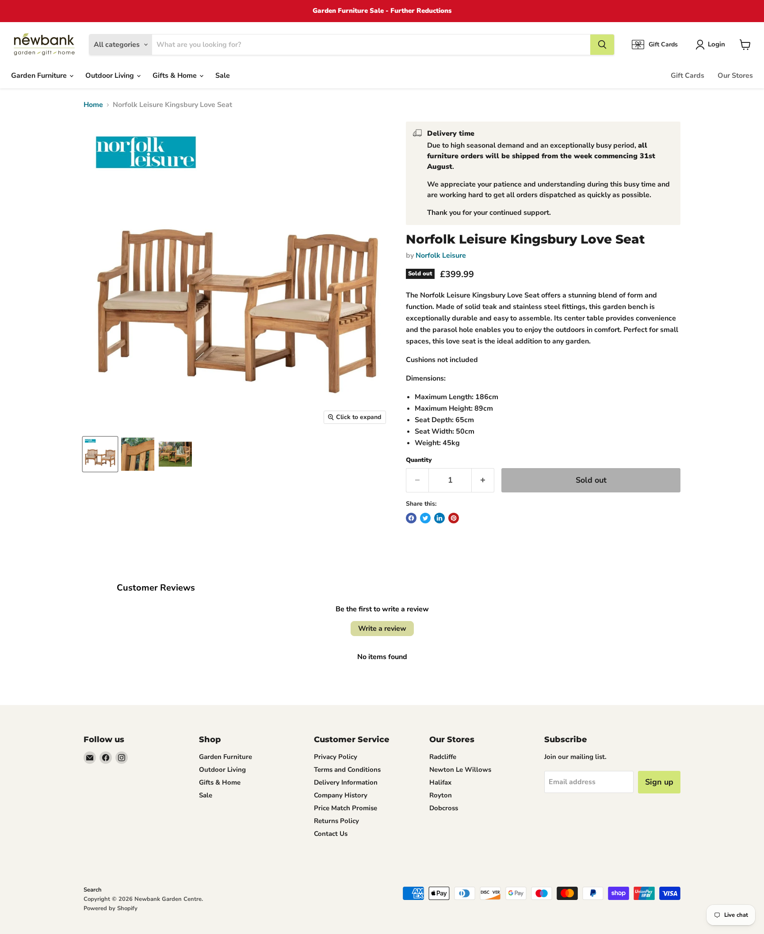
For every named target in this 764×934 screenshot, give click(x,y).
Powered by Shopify (111, 908)
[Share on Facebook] (411, 518)
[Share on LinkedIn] (439, 518)
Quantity (419, 460)
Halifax (440, 782)
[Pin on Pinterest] (453, 518)
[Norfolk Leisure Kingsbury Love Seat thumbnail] (100, 454)
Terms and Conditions (347, 769)
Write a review (382, 628)
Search (93, 890)
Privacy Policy (335, 756)
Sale (222, 75)
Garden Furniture (40, 75)
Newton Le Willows (460, 769)
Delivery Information (346, 782)
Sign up (659, 782)
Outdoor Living (110, 75)
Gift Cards (687, 75)
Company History (340, 795)
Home (93, 105)
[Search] (602, 44)
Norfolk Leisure (441, 255)
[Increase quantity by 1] (483, 480)
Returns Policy (336, 820)
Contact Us (331, 833)
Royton (440, 795)
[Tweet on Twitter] (425, 518)
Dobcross (443, 808)
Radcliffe (442, 756)
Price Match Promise (345, 808)
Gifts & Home (176, 75)
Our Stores (735, 75)
